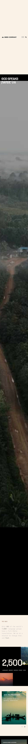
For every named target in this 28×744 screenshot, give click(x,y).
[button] (22, 726)
